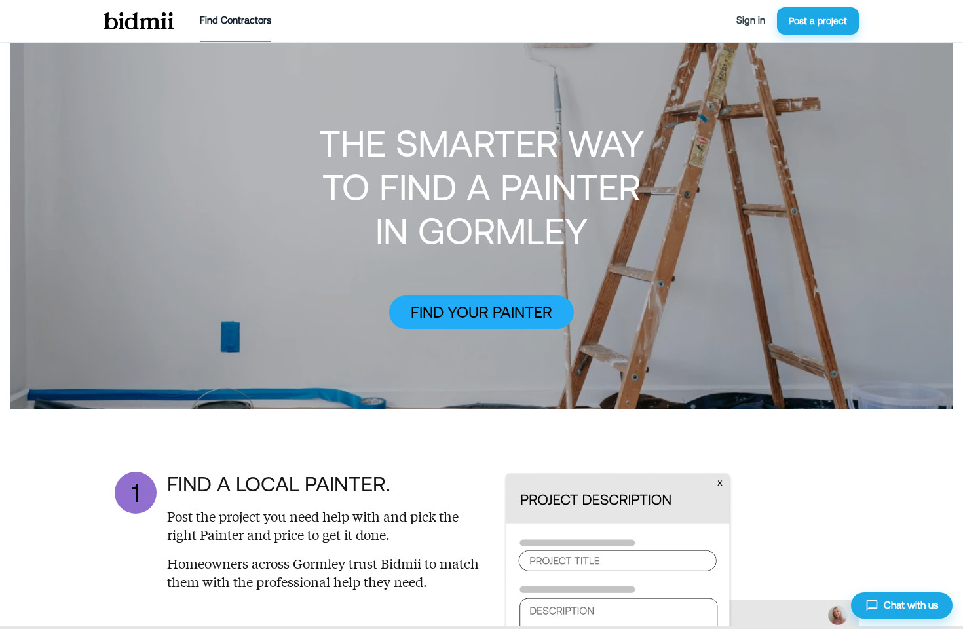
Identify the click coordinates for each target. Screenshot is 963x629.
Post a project (818, 21)
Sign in (750, 20)
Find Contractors (235, 20)
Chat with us (911, 605)
